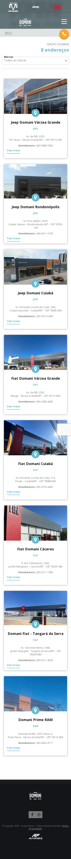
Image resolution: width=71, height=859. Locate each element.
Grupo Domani (25, 22)
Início (8, 33)
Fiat (58, 7)
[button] (35, 61)
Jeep (35, 7)
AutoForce (35, 836)
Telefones (64, 34)
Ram (13, 7)
